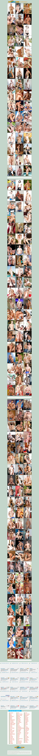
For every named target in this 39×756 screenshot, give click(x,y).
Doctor (26, 723)
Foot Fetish (12, 728)
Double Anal (12, 724)
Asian (26, 712)
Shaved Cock (20, 738)
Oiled (18, 735)
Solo (18, 739)
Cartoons (11, 721)
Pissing (11, 737)
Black (11, 718)
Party (18, 736)
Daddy (26, 722)
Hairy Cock (12, 730)
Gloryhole (19, 729)
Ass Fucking (19, 714)
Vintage (11, 743)
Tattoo (26, 741)
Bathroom (12, 716)
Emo (18, 724)
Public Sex (12, 738)
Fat (25, 725)
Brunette (19, 719)
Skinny (26, 738)
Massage (26, 732)
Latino (26, 731)
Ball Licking (19, 715)
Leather (11, 732)
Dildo (18, 723)
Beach (26, 716)
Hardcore (26, 730)
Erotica (26, 724)
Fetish (11, 726)
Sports (11, 741)
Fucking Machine (20, 728)
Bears (11, 717)
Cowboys (26, 721)
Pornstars (27, 737)
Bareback (27, 715)
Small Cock (12, 739)
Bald (11, 715)
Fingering (19, 726)
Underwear (19, 742)
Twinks (11, 742)
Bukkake (26, 719)
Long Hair (19, 732)
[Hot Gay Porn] (19, 748)
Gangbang (27, 728)
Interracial (12, 731)
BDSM (18, 716)
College (18, 721)
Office (11, 735)
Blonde (18, 718)
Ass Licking (27, 714)
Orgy (26, 735)
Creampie (12, 722)
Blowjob (26, 718)
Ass (10, 714)
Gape (11, 729)
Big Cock (19, 717)
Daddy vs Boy (12, 723)
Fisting (26, 726)
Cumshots (19, 722)
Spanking (26, 739)
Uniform (26, 742)
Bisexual (26, 717)
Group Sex (27, 729)
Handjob (19, 730)
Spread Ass (19, 741)
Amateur (11, 712)
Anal (18, 712)
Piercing (26, 736)
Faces (11, 725)
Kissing (18, 731)
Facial (18, 725)
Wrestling (19, 743)
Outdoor (11, 736)
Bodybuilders (12, 719)
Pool (18, 737)
